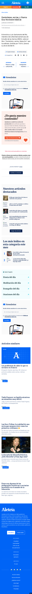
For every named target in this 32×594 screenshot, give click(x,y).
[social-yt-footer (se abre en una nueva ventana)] (11, 570)
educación (5, 467)
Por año (16, 564)
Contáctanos (16, 586)
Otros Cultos (5, 12)
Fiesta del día (9, 277)
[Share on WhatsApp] (26, 55)
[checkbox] (3, 88)
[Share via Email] (23, 55)
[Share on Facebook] (15, 55)
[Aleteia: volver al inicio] (16, 2)
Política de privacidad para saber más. (16, 89)
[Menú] (6, 3)
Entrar (20, 166)
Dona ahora (15, 7)
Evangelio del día (11, 288)
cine (4, 438)
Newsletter (16, 554)
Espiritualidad (16, 543)
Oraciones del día (11, 294)
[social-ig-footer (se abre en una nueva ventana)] (20, 570)
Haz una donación (16, 577)
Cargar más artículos (16, 231)
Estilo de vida (16, 545)
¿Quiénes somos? (16, 580)
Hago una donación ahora (12, 138)
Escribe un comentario (16, 172)
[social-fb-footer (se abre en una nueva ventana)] (14, 570)
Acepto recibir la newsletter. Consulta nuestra (16, 89)
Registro (6, 7)
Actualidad (16, 541)
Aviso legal (16, 583)
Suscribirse (11, 532)
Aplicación (16, 557)
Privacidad (16, 589)
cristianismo (6, 408)
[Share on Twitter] (21, 55)
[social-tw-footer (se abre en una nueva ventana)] (17, 570)
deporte (5, 381)
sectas (4, 349)
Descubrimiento (16, 547)
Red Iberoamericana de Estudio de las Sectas (13, 25)
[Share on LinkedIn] (18, 55)
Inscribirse (6, 93)
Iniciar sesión (20, 532)
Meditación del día (12, 283)
